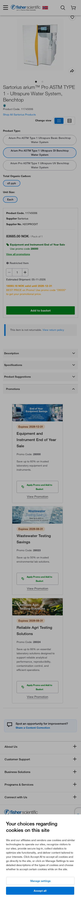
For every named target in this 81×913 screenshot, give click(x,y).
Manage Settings (40, 881)
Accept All (40, 890)
